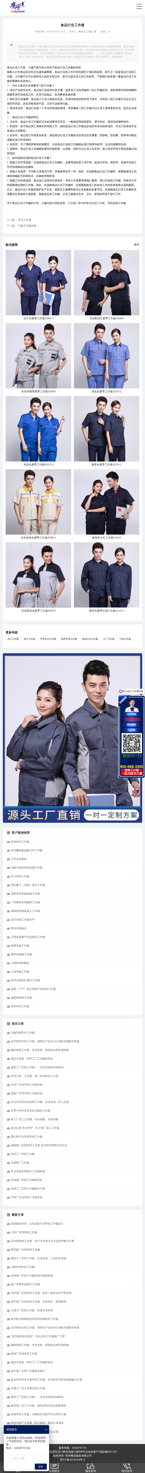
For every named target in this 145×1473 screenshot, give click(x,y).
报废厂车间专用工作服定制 (26, 1093)
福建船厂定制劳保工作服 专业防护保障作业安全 (39, 1145)
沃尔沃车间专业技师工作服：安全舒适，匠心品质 (40, 1102)
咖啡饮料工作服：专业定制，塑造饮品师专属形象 (40, 1050)
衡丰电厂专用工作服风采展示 (28, 1371)
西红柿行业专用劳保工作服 (26, 1136)
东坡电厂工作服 (20, 1162)
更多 (136, 244)
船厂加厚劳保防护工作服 (25, 1284)
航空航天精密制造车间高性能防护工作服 (34, 1319)
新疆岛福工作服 (20, 945)
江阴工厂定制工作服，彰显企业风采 (32, 1310)
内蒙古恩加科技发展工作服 (26, 867)
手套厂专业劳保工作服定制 (26, 1197)
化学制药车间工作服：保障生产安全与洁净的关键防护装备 (45, 1041)
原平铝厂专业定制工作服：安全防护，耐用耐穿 (38, 1301)
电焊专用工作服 (69, 639)
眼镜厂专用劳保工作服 (24, 1353)
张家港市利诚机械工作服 (25, 893)
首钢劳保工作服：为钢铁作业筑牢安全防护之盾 (38, 1414)
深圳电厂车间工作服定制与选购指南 (32, 1275)
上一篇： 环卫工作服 (19, 220)
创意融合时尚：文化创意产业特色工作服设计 (37, 1223)
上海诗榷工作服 (20, 971)
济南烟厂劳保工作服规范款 (26, 1180)
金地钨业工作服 (20, 841)
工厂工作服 (108, 639)
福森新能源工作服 (21, 997)
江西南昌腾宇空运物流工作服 (28, 937)
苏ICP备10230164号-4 (72, 1459)
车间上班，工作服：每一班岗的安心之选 (34, 1076)
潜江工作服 (29, 639)
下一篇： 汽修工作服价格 (21, 225)
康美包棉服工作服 (21, 954)
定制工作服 (98, 203)
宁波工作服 (125, 639)
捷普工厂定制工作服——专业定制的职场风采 (37, 1067)
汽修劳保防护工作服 (23, 1032)
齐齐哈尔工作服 (48, 639)
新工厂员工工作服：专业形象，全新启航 (34, 1119)
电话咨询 (127, 1471)
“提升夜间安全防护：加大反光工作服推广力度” (38, 1336)
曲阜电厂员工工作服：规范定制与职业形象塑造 (38, 1405)
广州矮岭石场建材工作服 (25, 902)
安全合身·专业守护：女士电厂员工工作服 (35, 1128)
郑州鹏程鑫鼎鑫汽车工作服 (26, 850)
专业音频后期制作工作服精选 (28, 1171)
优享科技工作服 (20, 1006)
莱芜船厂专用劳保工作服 (25, 1249)
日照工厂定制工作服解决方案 (28, 1188)
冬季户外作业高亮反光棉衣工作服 (30, 1110)
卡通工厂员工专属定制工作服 (28, 1388)
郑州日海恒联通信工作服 (25, 980)
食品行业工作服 (90, 639)
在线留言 (54, 1471)
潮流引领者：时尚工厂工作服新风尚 (32, 1058)
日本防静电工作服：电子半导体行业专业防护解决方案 (42, 1241)
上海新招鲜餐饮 (20, 963)
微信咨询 (90, 1471)
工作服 (21, 67)
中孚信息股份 (19, 859)
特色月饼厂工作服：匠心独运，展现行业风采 (37, 1423)
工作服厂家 (74, 203)
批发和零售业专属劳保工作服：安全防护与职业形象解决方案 (46, 1379)
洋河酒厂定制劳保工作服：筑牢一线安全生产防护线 (41, 1293)
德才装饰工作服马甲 (23, 919)
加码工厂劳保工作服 (23, 1154)
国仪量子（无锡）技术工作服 (28, 885)
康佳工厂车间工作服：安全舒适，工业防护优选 (38, 1258)
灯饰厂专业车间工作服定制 (26, 1084)
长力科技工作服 (20, 876)
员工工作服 (13, 639)
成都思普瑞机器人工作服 (25, 911)
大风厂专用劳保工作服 (24, 1232)
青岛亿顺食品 (19, 928)
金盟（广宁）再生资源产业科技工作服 (33, 989)
